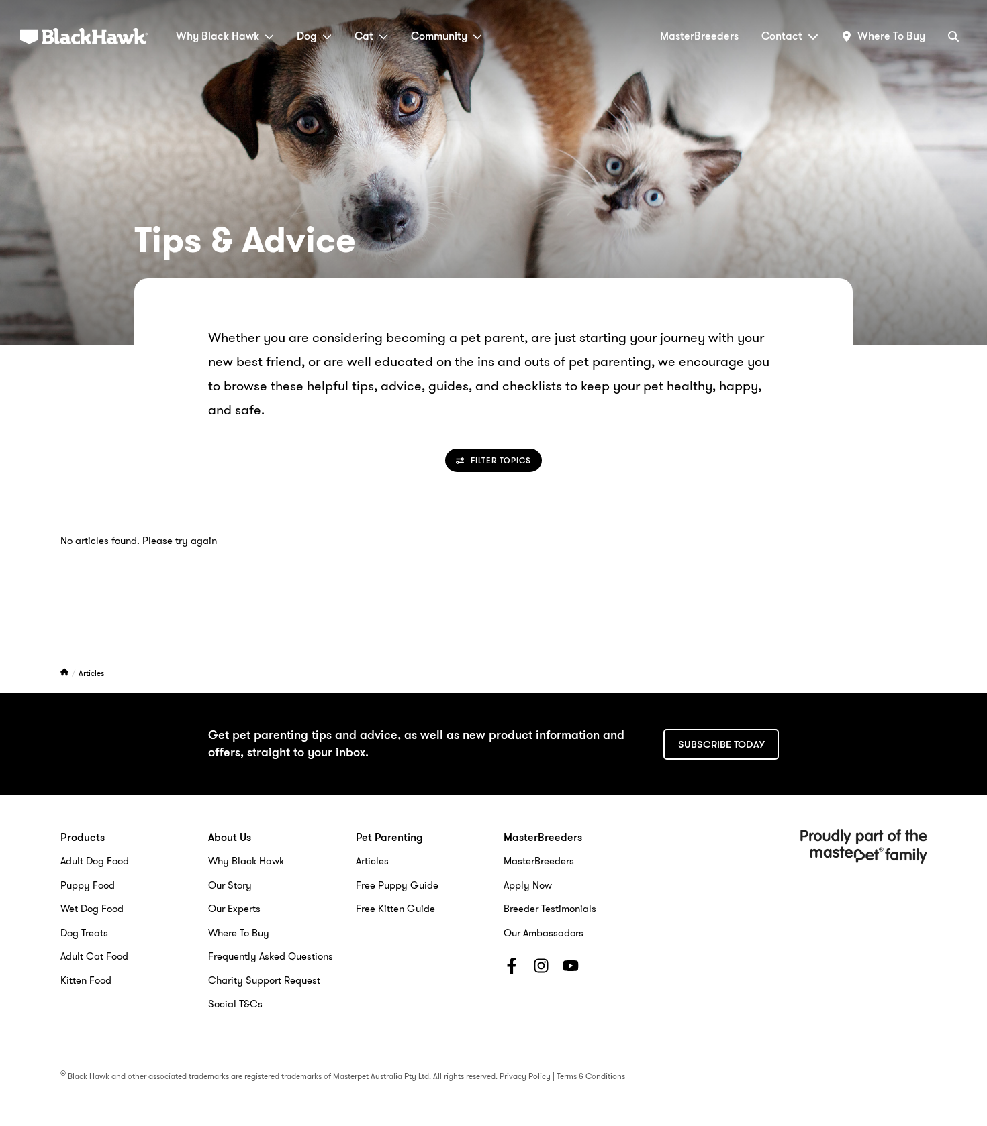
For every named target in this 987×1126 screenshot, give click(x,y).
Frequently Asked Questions (270, 956)
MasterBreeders (699, 36)
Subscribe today (721, 744)
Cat (364, 36)
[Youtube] (571, 968)
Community (439, 36)
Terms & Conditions (591, 1076)
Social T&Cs (235, 1004)
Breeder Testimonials (550, 908)
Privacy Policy (525, 1076)
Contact (781, 36)
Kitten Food (85, 980)
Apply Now (528, 885)
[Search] (953, 36)
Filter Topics (501, 460)
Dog (307, 36)
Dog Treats (84, 932)
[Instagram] (541, 968)
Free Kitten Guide (395, 908)
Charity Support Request (264, 980)
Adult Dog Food (94, 861)
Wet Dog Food (92, 908)
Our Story (230, 885)
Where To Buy (238, 932)
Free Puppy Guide (397, 885)
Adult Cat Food (94, 956)
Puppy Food (87, 885)
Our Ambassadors (543, 932)
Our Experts (234, 908)
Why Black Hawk (217, 36)
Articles (91, 673)
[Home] (65, 673)
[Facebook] (512, 968)
